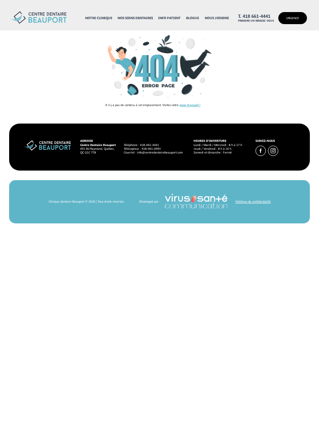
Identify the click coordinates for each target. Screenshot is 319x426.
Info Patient (169, 17)
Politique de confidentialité (253, 201)
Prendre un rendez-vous (256, 20)
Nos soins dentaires (135, 17)
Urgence (292, 18)
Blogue (192, 17)
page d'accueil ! (189, 105)
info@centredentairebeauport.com (160, 152)
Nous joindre (217, 17)
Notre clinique (98, 17)
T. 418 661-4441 (254, 16)
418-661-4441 (149, 145)
